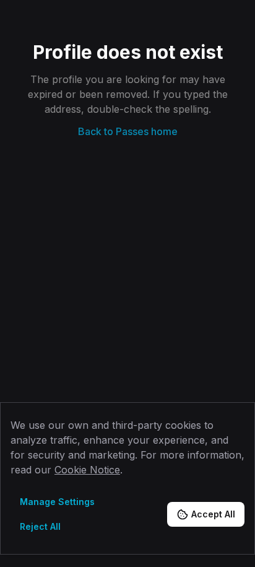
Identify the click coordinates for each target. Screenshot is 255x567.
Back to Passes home (128, 131)
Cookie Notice (87, 470)
